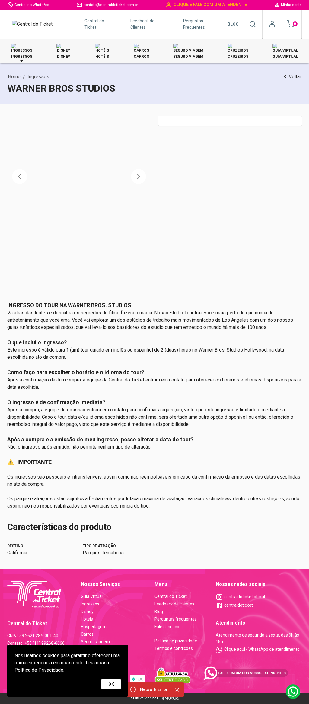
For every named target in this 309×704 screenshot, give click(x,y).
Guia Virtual (92, 596)
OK (111, 684)
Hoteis (87, 619)
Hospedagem (94, 626)
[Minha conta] (272, 24)
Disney (87, 611)
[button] (19, 176)
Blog (233, 24)
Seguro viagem (95, 641)
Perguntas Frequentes (194, 24)
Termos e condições (173, 648)
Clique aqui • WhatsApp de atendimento (262, 649)
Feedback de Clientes (142, 24)
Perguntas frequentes (175, 619)
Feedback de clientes (174, 604)
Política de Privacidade (38, 670)
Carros (87, 634)
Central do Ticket (94, 24)
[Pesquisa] (252, 24)
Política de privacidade (175, 640)
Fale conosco (166, 626)
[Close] (177, 689)
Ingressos (90, 604)
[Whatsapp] (293, 691)
